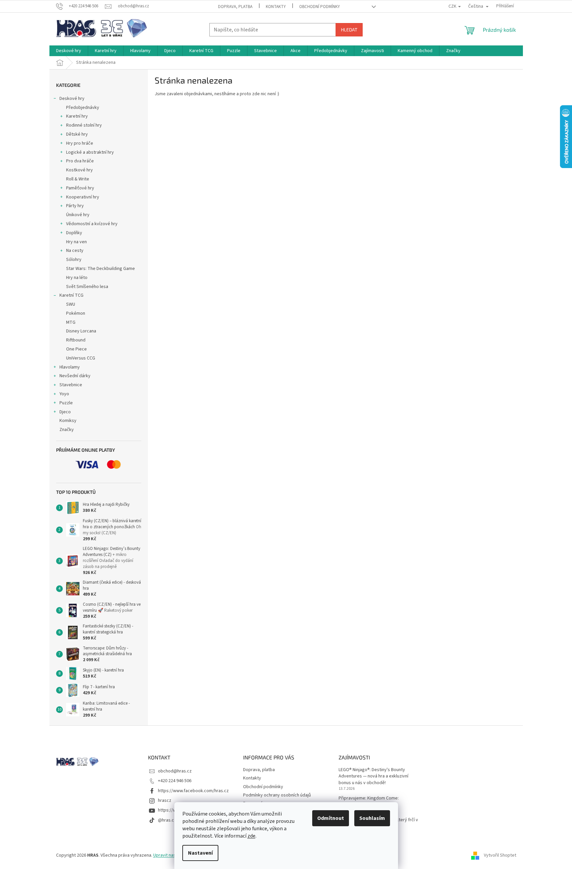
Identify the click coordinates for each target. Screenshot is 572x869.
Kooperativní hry (82, 197)
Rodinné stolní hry (84, 125)
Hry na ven (76, 242)
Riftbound (75, 340)
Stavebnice (70, 385)
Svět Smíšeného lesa (87, 286)
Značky (66, 429)
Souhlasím (372, 818)
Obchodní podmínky (319, 7)
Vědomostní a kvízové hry (92, 224)
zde (251, 836)
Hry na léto (76, 277)
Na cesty (74, 250)
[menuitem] (68, 50)
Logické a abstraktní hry (90, 152)
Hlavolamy (69, 367)
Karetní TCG (71, 295)
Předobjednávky (82, 107)
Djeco (65, 412)
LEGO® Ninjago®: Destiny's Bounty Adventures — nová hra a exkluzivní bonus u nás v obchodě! (373, 776)
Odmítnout (330, 818)
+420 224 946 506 (174, 780)
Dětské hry (77, 134)
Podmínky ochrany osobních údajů (277, 795)
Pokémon (75, 313)
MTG (70, 322)
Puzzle (66, 403)
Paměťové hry (80, 188)
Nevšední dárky (74, 376)
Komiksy (67, 420)
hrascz (164, 800)
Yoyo (64, 394)
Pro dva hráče (80, 161)
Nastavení (200, 853)
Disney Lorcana (81, 331)
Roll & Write (77, 179)
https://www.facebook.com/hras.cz (193, 790)
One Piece (76, 349)
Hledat (349, 29)
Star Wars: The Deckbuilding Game (100, 268)
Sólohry (73, 259)
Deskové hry (71, 98)
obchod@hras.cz (175, 771)
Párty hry (75, 205)
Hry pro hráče (79, 143)
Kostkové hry (79, 170)
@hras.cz (167, 820)
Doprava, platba (235, 7)
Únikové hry (77, 214)
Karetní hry (77, 116)
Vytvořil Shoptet (500, 855)
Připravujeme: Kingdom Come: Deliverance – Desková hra (369, 801)
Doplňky (74, 233)
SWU (70, 304)
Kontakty (276, 7)
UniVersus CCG (80, 358)
